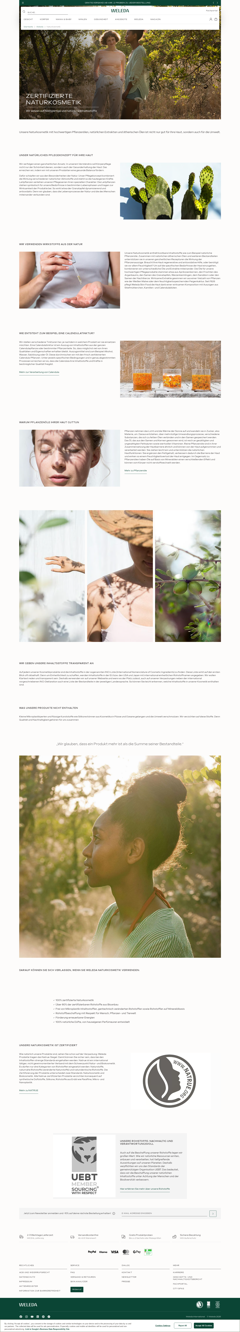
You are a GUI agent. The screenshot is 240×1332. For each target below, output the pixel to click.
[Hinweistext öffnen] (113, 1213)
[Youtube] (32, 1316)
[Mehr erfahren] (199, 1304)
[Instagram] (26, 1316)
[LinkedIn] (37, 1316)
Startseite (28, 27)
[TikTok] (49, 1316)
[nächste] (217, 2)
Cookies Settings (162, 1325)
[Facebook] (21, 1316)
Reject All (182, 1325)
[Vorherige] (213, 2)
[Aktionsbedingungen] (151, 2)
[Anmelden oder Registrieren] (211, 19)
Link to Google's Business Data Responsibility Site (47, 1329)
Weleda (39, 27)
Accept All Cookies (203, 1325)
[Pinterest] (43, 1316)
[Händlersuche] (212, 1214)
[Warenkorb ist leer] (216, 19)
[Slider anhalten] (22, 2)
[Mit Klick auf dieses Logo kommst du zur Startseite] (120, 10)
